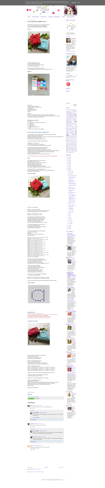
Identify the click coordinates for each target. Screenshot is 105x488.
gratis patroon (71, 134)
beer (73, 127)
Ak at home (69, 405)
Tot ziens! (69, 383)
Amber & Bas (72, 109)
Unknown (32, 445)
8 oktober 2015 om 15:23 (39, 423)
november (70, 172)
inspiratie (68, 140)
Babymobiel (75, 110)
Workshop (75, 119)
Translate (74, 77)
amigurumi (69, 122)
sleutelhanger (74, 149)
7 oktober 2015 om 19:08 (37, 405)
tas (73, 150)
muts (70, 143)
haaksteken (75, 137)
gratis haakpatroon (70, 133)
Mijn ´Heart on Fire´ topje (74, 260)
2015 (68, 169)
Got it (78, 2)
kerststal (75, 140)
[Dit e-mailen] (34, 398)
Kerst (67, 117)
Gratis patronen (35, 16)
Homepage (46, 467)
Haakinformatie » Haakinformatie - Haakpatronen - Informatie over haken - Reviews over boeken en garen (71, 274)
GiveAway (70, 115)
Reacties (32, 410)
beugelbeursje (68, 128)
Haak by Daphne (70, 287)
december (70, 171)
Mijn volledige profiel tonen (70, 51)
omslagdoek (68, 144)
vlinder (67, 152)
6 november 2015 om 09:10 (38, 445)
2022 (68, 158)
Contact (63, 16)
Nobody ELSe (69, 233)
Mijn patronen (44, 16)
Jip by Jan (69, 382)
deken (67, 129)
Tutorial (71, 118)
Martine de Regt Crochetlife (70, 366)
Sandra (31, 405)
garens (72, 130)
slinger (70, 150)
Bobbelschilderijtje (70, 113)
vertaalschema (72, 151)
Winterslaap (74, 246)
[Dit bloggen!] (36, 398)
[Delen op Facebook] (38, 398)
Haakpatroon (68, 116)
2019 (68, 163)
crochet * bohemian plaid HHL (74, 407)
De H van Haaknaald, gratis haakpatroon (72, 195)
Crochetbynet (69, 391)
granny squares (70, 131)
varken (67, 151)
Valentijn (67, 119)
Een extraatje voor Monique (71, 191)
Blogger (62, 479)
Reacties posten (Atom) (37, 469)
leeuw (67, 142)
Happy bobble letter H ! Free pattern (72, 193)
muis (67, 143)
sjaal (67, 149)
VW (75, 118)
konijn (69, 141)
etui (72, 129)
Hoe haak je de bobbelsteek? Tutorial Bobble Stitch (72, 198)
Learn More (74, 2)
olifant (74, 143)
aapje (74, 120)
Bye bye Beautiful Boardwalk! (74, 341)
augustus (70, 212)
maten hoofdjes (72, 142)
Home (29, 16)
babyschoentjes (68, 125)
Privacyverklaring (70, 16)
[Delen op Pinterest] (39, 398)
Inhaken (74, 116)
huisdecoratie (73, 139)
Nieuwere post (30, 467)
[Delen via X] (37, 398)
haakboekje (72, 135)
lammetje (73, 141)
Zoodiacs (69, 120)
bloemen (73, 128)
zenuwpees (32, 423)
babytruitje (73, 126)
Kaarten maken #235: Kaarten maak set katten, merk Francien (71, 235)
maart (69, 220)
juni (69, 215)
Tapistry (67, 118)
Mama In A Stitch (70, 300)
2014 (68, 225)
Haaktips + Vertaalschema (54, 16)
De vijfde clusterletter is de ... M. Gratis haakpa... (72, 178)
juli (68, 214)
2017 (68, 166)
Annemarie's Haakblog (71, 311)
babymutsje (73, 124)
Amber (67, 109)
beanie (67, 127)
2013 (68, 227)
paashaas (75, 144)
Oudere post (61, 467)
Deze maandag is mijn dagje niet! (72, 206)
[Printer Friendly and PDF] (31, 399)
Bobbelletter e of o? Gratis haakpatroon (72, 188)
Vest (71, 119)
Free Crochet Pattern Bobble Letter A (71, 201)
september (70, 210)
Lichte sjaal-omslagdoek (72, 175)
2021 (68, 160)
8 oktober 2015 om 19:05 (42, 412)
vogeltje (71, 152)
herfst (73, 138)
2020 (68, 161)
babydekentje (73, 123)
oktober (69, 174)
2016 (68, 168)
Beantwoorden (32, 408)
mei (69, 217)
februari (69, 222)
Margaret (35, 412)
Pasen (73, 117)
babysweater (68, 126)
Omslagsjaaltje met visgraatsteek (71, 181)
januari (69, 223)
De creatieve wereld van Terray (71, 352)
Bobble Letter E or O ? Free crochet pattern (72, 183)
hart (68, 138)
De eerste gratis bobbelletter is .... (71, 208)
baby (67, 123)
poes (76, 145)
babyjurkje (68, 124)
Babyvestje (70, 111)
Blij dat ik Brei (70, 245)
